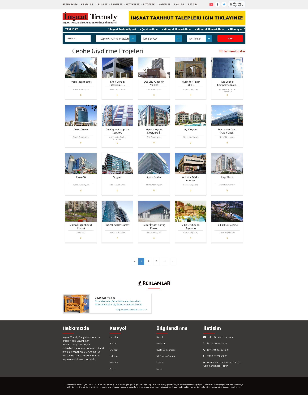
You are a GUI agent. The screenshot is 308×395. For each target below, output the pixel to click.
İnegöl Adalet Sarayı (117, 224)
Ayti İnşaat (190, 129)
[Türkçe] (210, 3)
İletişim (192, 4)
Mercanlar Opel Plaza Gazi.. (227, 130)
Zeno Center (154, 177)
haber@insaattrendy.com (220, 337)
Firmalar (87, 4)
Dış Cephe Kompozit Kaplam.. (117, 130)
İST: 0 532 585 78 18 (217, 343)
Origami (117, 177)
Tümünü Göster (233, 51)
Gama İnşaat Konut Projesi (81, 225)
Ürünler (102, 4)
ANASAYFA (71, 4)
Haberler (165, 4)
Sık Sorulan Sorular (165, 356)
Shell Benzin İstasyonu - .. (117, 82)
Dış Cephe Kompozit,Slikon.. (227, 82)
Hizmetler (133, 4)
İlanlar (179, 4)
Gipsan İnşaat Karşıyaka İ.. (154, 130)
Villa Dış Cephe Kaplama (190, 225)
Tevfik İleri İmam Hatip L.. (190, 82)
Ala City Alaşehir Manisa (154, 82)
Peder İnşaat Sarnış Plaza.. (154, 225)
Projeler (117, 4)
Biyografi (149, 4)
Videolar (114, 362)
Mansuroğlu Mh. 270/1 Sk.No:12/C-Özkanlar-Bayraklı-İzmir (222, 364)
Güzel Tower (81, 129)
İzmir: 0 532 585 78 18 (218, 349)
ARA (230, 38)
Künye (159, 369)
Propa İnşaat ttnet (80, 81)
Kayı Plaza (227, 177)
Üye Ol (159, 337)
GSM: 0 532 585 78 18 (216, 356)
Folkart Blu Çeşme (227, 224)
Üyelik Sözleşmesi (165, 349)
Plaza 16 (81, 177)
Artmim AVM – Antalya (190, 177)
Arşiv (112, 369)
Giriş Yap (160, 343)
